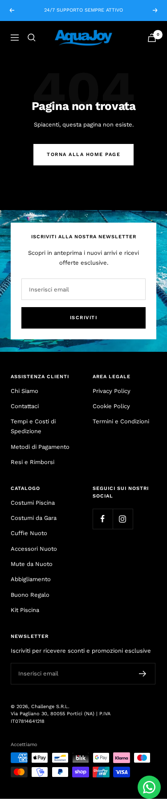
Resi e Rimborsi (32, 462)
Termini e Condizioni (121, 421)
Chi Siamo (24, 391)
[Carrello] (151, 38)
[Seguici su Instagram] (123, 519)
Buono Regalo (30, 594)
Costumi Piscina (33, 502)
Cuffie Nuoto (29, 533)
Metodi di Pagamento (40, 446)
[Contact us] (149, 787)
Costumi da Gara (34, 518)
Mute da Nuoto (32, 564)
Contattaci (25, 406)
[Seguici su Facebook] (103, 519)
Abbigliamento (31, 579)
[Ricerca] (32, 38)
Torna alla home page (83, 154)
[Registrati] (143, 674)
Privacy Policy (111, 391)
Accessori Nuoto (34, 548)
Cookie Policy (111, 406)
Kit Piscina (25, 610)
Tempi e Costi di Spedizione (33, 426)
